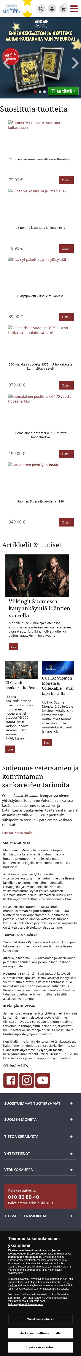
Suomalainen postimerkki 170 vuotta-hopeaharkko (40, 435)
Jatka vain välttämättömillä (40, 1333)
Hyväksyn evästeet (40, 1347)
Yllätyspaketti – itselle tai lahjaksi (40, 296)
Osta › (66, 180)
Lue (13, 646)
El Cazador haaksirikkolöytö (21, 685)
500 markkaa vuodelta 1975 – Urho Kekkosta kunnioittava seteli (40, 366)
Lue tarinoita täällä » (18, 833)
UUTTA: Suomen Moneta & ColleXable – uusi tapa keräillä (58, 685)
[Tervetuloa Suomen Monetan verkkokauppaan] (52, 8)
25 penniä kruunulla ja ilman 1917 (40, 227)
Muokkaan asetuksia (40, 1319)
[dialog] (40, 1293)
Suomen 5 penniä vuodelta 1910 (40, 501)
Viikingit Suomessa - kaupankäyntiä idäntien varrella (39, 608)
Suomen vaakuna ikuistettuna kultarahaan (40, 159)
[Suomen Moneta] (11, 8)
